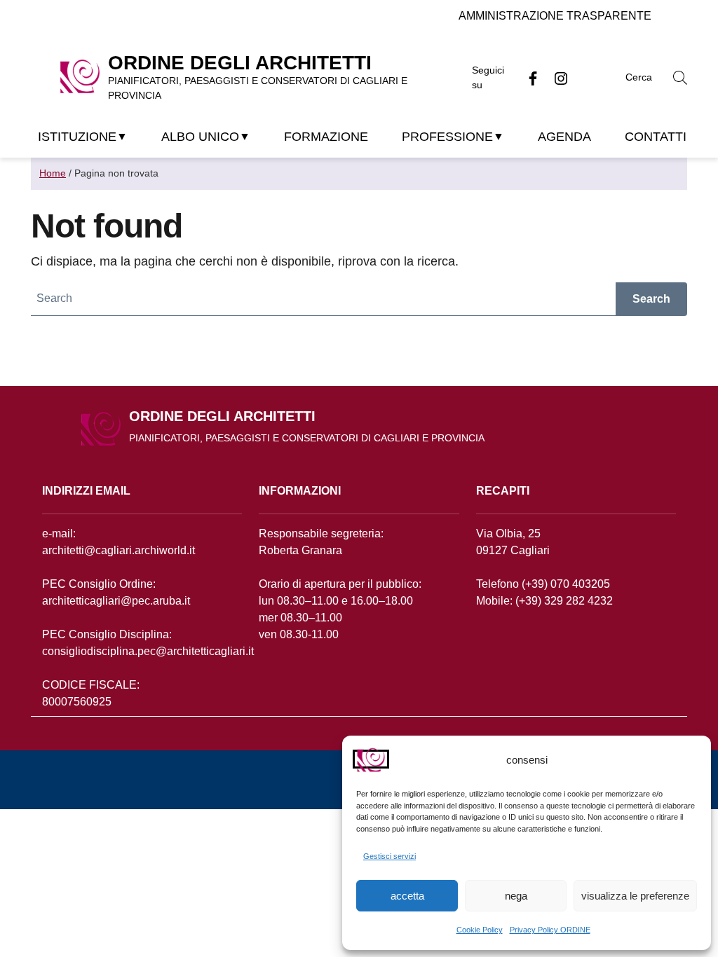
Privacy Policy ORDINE (550, 929)
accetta (407, 896)
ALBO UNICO (200, 137)
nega (516, 896)
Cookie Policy (479, 929)
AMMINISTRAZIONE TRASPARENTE (555, 16)
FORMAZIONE (326, 137)
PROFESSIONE (447, 137)
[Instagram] (555, 78)
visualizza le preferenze (635, 896)
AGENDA (564, 137)
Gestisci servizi (389, 856)
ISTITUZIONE (77, 137)
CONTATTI (655, 137)
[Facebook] (527, 78)
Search (651, 299)
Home (52, 173)
